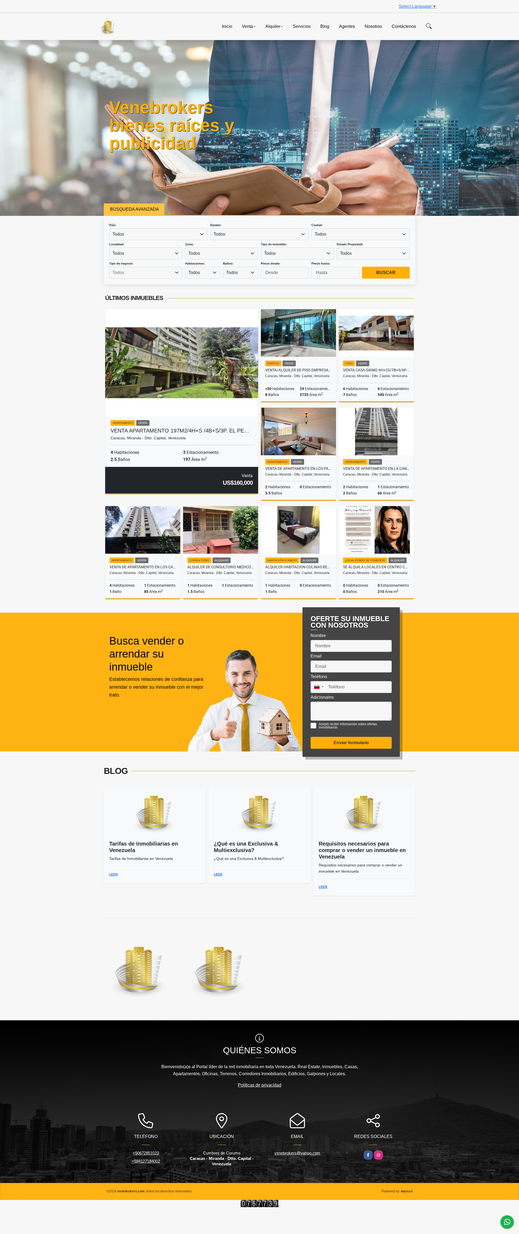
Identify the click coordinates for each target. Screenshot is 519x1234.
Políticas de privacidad (259, 1085)
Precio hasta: (320, 263)
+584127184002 (146, 1161)
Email (317, 655)
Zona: (189, 244)
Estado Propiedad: (350, 244)
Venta (247, 26)
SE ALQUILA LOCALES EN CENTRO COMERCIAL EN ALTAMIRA (376, 567)
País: (112, 225)
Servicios (302, 26)
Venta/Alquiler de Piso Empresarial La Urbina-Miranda (298, 370)
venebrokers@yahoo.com (297, 1153)
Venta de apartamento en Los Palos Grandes (298, 468)
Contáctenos (404, 26)
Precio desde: (270, 263)
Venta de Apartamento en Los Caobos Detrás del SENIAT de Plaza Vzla (142, 567)
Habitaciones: (195, 263)
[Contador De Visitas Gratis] (259, 1203)
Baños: (228, 263)
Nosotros (373, 26)
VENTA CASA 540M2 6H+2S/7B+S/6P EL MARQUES (376, 370)
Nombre (319, 635)
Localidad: (116, 244)
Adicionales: (322, 697)
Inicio (227, 26)
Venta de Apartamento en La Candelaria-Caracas (376, 468)
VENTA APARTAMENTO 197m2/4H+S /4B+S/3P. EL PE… (180, 431)
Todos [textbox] (118, 234)
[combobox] (158, 234)
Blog (324, 26)
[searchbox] (145, 272)
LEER (113, 874)
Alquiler (272, 26)
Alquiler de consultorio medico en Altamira (220, 567)
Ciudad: (317, 225)
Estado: (215, 225)
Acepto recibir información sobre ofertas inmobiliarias (348, 725)
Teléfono (320, 676)
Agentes (347, 26)
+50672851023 (146, 1153)
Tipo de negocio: (121, 263)
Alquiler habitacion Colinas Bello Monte (298, 567)
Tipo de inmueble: (274, 244)
